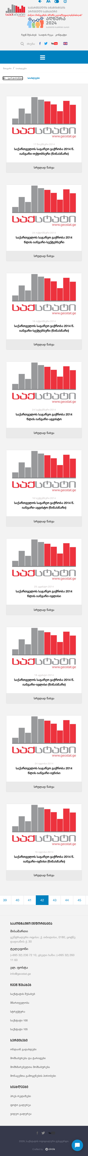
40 (17, 900)
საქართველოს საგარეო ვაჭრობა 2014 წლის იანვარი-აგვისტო (44, 416)
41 (30, 900)
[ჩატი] (77, 1145)
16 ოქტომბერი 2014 (44, 321)
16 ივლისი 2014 (44, 851)
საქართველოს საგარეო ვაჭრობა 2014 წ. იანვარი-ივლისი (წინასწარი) (44, 682)
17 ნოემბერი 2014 (44, 144)
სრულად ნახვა (44, 167)
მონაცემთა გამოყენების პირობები (33, 1075)
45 (79, 900)
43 (54, 900)
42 (42, 900)
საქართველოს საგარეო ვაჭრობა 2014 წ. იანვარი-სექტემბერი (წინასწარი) (44, 328)
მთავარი (7, 68)
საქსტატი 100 (19, 1020)
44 (67, 900)
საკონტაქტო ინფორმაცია (31, 924)
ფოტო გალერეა (20, 1105)
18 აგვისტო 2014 (44, 675)
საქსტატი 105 (19, 1029)
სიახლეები (21, 68)
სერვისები (19, 1041)
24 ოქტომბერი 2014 (44, 232)
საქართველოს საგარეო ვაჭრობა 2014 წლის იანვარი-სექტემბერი (44, 239)
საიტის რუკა (46, 34)
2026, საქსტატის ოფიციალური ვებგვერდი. (44, 1141)
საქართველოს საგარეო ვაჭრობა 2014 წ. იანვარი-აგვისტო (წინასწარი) (44, 505)
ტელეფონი (19, 949)
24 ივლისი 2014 (44, 763)
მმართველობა (19, 1002)
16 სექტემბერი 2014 (44, 498)
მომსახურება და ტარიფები (28, 1058)
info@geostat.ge (20, 973)
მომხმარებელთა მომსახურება (30, 1067)
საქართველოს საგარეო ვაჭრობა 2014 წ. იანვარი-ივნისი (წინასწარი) (44, 859)
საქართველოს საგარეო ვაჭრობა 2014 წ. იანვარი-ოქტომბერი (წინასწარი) (44, 151)
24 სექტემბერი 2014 (44, 409)
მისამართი (19, 931)
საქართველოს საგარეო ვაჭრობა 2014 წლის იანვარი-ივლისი (44, 593)
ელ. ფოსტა (19, 967)
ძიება (31, 43)
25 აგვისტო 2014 (44, 586)
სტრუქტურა (17, 1011)
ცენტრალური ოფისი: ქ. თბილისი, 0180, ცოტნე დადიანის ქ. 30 (43, 939)
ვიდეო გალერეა (21, 1113)
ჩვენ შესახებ (29, 34)
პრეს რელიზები (20, 1096)
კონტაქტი (61, 34)
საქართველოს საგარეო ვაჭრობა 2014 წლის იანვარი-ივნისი (44, 770)
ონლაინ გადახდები (23, 1049)
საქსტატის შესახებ (22, 993)
